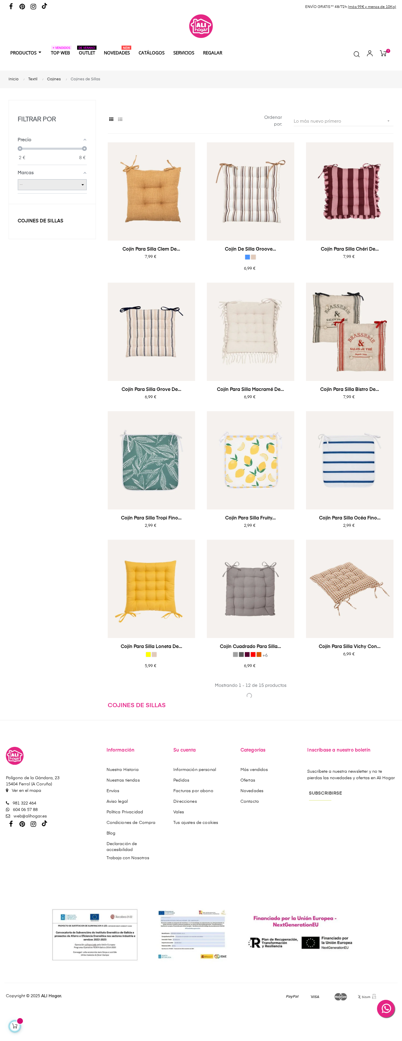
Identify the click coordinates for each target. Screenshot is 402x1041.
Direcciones (185, 802)
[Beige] (253, 257)
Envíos (113, 791)
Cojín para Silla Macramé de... (250, 389)
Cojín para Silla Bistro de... (349, 389)
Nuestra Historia (123, 770)
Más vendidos (254, 770)
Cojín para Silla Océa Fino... (350, 518)
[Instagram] (33, 7)
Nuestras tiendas (123, 780)
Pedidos (181, 780)
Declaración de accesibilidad (122, 847)
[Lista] (120, 119)
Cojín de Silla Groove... (250, 249)
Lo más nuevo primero (342, 121)
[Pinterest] (22, 7)
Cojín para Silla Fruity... (250, 518)
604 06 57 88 (25, 810)
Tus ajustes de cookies (195, 823)
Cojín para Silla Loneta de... (151, 646)
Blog (111, 833)
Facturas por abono (193, 791)
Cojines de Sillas (40, 221)
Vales (178, 812)
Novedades (251, 791)
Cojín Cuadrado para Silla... (250, 646)
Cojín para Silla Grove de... (151, 389)
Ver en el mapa (26, 791)
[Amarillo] (148, 654)
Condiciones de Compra (131, 823)
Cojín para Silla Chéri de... (350, 249)
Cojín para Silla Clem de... (151, 249)
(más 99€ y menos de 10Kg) (372, 7)
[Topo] (247, 654)
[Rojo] (253, 654)
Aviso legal (117, 802)
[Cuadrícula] (111, 119)
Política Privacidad (125, 812)
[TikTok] (44, 7)
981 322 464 (23, 803)
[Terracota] (259, 654)
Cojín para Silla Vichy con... (350, 646)
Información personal (194, 770)
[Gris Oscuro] (241, 654)
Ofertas (247, 780)
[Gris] (235, 654)
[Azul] (247, 257)
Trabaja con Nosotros (128, 858)
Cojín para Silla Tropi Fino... (151, 518)
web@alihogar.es (29, 816)
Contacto (249, 802)
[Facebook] (10, 7)
